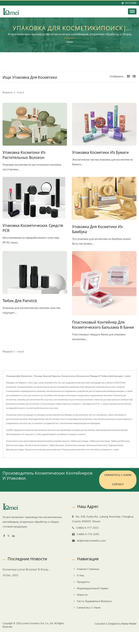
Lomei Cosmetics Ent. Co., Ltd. (38, 623)
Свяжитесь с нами (110, 450)
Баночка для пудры (15, 445)
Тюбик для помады (80, 441)
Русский (130, 3)
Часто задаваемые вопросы (94, 601)
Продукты (83, 582)
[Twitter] (8, 536)
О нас (80, 575)
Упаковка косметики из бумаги (100, 152)
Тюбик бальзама (56, 445)
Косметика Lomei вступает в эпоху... (26, 569)
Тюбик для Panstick (20, 300)
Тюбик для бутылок (120, 441)
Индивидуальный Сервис (92, 588)
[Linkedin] (13, 536)
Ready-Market (129, 624)
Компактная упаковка (75, 445)
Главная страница (88, 569)
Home (69, 42)
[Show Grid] (128, 76)
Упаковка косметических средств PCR (33, 228)
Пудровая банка (115, 445)
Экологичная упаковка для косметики (43, 450)
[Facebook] (4, 536)
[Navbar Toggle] (132, 11)
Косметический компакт (36, 445)
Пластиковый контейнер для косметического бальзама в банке (103, 324)
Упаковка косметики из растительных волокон (24, 155)
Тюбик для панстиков (100, 441)
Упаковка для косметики (73, 450)
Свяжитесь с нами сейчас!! (118, 480)
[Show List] (134, 76)
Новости (82, 594)
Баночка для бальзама (96, 445)
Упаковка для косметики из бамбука (97, 229)
